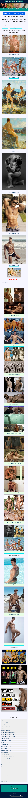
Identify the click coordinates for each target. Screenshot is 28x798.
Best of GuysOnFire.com (14, 345)
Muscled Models (14, 644)
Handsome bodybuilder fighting (7, 758)
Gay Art (22, 13)
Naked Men (10, 8)
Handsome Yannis (5, 738)
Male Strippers (19, 1)
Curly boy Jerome (4, 744)
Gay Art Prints (14, 552)
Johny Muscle (4, 748)
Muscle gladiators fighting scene (7, 756)
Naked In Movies (3, 9)
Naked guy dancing (5, 752)
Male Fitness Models (14, 614)
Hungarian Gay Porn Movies (7, 773)
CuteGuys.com (15, 791)
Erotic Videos (24, 8)
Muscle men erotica (5, 754)
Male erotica (7, 282)
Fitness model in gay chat (6, 746)
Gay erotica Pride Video (6, 720)
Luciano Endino (4, 779)
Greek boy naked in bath (6, 730)
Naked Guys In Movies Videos (14, 493)
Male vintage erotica (5, 768)
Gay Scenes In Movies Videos (14, 463)
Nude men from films (5, 726)
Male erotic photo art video (6, 760)
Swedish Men (12, 1)
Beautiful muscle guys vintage (7, 766)
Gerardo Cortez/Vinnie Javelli (7, 775)
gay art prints (5, 27)
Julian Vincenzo (4, 781)
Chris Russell (3, 777)
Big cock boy (3, 742)
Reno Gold (3, 728)
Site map (14, 793)
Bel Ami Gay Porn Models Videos (14, 522)
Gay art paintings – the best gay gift (8, 736)
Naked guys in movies (5, 724)
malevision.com (14, 26)
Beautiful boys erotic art (6, 764)
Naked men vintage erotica (14, 374)
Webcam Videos (6, 13)
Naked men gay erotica (6, 722)
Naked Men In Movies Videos (14, 433)
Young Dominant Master (6, 740)
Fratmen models (17, 9)
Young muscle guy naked (6, 750)
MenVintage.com (14, 788)
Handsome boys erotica (6, 762)
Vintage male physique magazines (8, 732)
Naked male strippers (14, 404)
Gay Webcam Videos (14, 786)
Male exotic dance (5, 771)
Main (7, 1)
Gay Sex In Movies (15, 13)
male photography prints (16, 27)
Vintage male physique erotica (7, 734)
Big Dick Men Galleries (14, 315)
